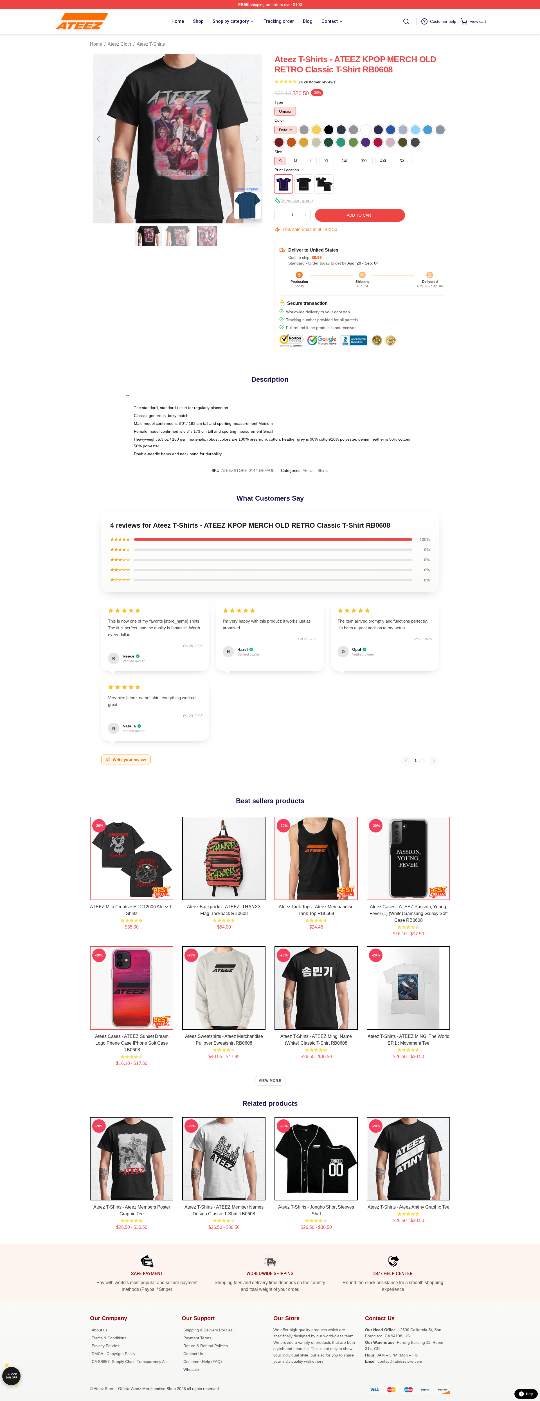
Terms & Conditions (109, 1338)
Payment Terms (197, 1338)
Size (278, 152)
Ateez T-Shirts (151, 44)
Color (279, 120)
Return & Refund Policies (205, 1346)
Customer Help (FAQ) (202, 1361)
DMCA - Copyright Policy (113, 1353)
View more (270, 1081)
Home (96, 44)
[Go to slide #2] (177, 236)
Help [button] (529, 1394)
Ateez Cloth (119, 44)
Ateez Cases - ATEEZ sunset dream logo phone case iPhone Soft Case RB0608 (131, 1043)
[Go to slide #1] (148, 236)
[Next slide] (257, 139)
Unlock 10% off (11, 1376)
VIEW (132, 894)
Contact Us (193, 1353)
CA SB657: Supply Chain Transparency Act (130, 1361)
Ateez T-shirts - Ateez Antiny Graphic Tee (408, 1207)
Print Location (286, 170)
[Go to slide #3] (207, 236)
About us (99, 1330)
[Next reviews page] (434, 761)
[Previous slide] (99, 139)
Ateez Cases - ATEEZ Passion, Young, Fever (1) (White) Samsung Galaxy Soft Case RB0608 (408, 913)
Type (278, 102)
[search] (406, 21)
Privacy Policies (105, 1346)
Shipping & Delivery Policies (208, 1330)
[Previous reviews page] (406, 761)
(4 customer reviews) (318, 82)
